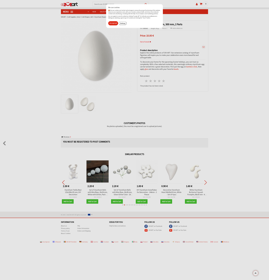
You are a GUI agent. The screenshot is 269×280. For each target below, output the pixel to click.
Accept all (113, 23)
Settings (122, 23)
